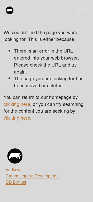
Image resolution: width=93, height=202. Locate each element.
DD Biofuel (16, 182)
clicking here (17, 103)
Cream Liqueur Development (33, 176)
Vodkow (13, 169)
